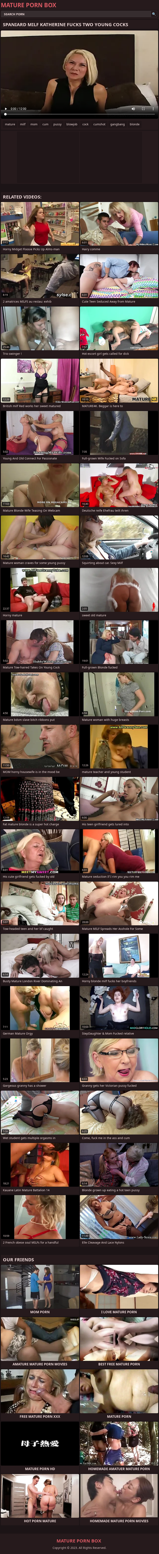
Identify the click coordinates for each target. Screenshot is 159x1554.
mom (33, 124)
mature (10, 124)
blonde (135, 124)
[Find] (154, 14)
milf (22, 124)
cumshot (99, 124)
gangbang (117, 124)
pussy (57, 124)
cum (45, 124)
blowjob (71, 124)
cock (85, 124)
